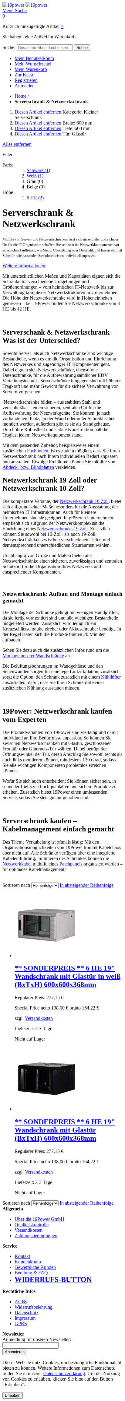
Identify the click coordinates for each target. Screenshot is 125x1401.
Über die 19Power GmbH (39, 1219)
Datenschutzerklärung (64, 1373)
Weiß (35, 175)
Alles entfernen (17, 144)
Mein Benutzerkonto (34, 58)
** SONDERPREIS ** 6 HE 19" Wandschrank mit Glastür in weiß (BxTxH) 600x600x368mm (67, 976)
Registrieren (26, 80)
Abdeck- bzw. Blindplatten (28, 467)
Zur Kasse (24, 74)
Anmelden (25, 85)
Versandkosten (39, 1018)
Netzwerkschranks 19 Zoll (62, 528)
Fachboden (37, 450)
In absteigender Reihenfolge (86, 885)
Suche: (8, 47)
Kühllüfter (111, 676)
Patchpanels (70, 863)
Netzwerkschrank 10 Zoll (84, 501)
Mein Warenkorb (31, 69)
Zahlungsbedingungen (36, 1235)
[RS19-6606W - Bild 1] (46, 955)
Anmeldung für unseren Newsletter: (36, 1339)
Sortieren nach (16, 885)
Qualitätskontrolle (32, 1224)
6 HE (35, 197)
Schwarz (38, 170)
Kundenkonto (28, 1261)
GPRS (21, 1323)
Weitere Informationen (23, 265)
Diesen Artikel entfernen (38, 111)
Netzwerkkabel (17, 863)
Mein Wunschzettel (33, 63)
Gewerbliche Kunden (35, 1267)
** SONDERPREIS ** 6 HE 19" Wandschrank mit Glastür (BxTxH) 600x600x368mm (65, 1130)
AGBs (21, 1301)
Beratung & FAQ (31, 1272)
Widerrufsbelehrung (33, 1307)
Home (20, 96)
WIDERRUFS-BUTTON (53, 1279)
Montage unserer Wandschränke (33, 655)
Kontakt (22, 1256)
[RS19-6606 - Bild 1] (46, 1108)
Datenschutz (26, 1312)
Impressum (25, 1318)
